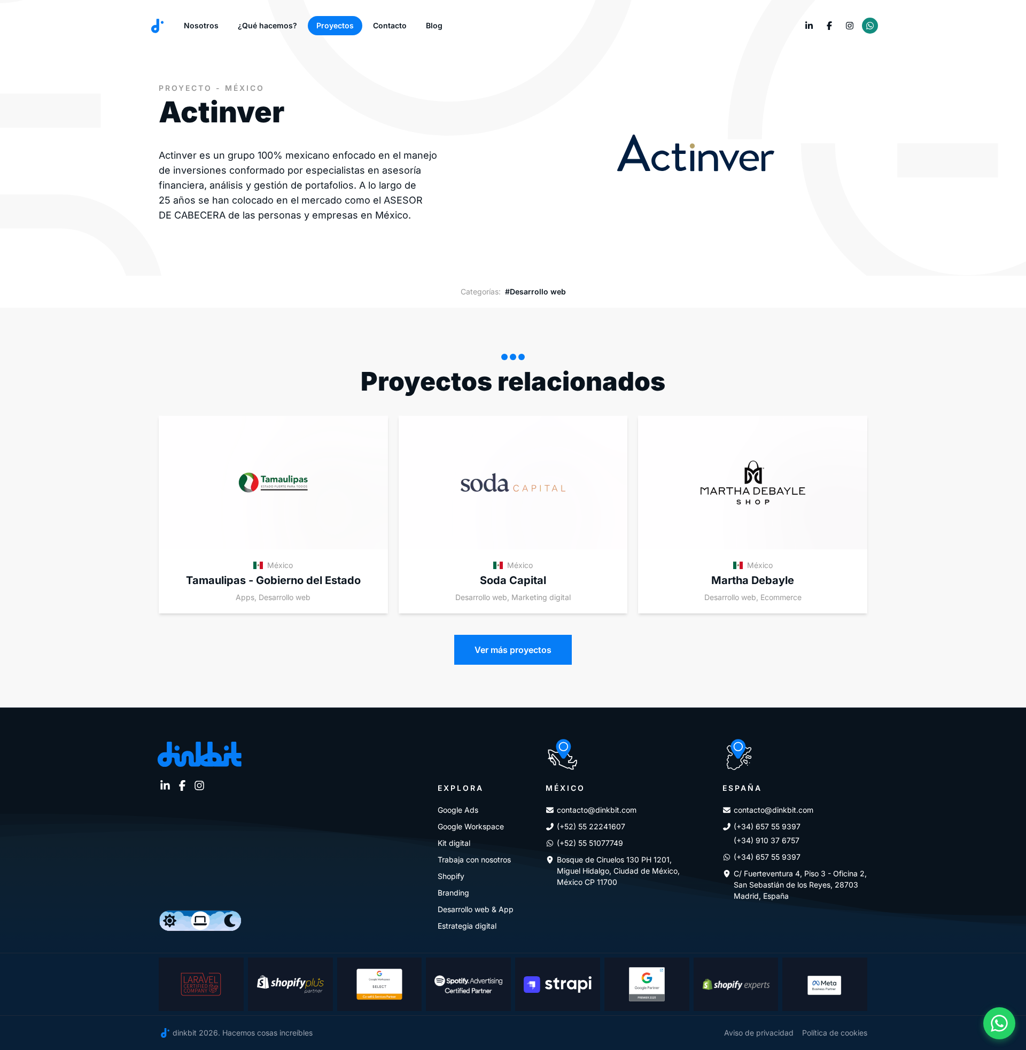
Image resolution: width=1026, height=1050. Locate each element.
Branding (453, 892)
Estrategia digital (467, 925)
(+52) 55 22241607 (591, 826)
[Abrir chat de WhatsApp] (999, 1023)
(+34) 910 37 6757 (766, 840)
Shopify (451, 876)
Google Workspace (471, 826)
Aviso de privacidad (759, 1032)
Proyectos (335, 25)
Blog (434, 25)
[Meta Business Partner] (824, 984)
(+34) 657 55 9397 (767, 826)
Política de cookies (834, 1032)
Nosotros (201, 25)
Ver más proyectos (513, 649)
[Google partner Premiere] (646, 984)
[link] (809, 26)
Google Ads (458, 809)
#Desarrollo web (535, 291)
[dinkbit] (157, 26)
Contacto (390, 25)
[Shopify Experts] (736, 984)
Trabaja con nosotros (474, 859)
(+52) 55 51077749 (590, 842)
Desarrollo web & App (476, 909)
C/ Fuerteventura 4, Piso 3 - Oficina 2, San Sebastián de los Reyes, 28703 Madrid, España (800, 884)
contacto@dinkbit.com (596, 809)
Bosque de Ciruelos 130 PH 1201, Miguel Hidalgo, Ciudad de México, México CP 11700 (618, 870)
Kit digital (454, 842)
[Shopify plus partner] (290, 984)
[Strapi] (557, 984)
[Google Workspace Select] (379, 984)
